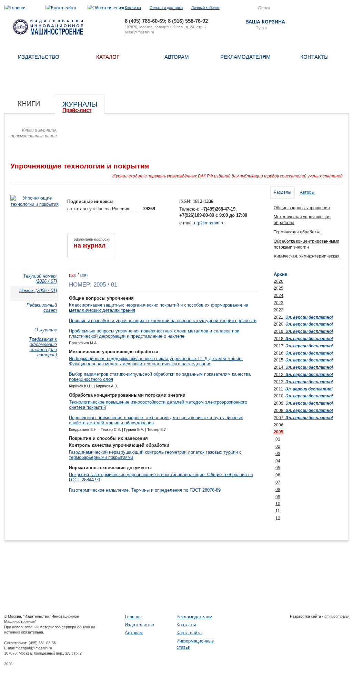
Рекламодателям (245, 57)
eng (84, 274)
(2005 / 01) (38, 290)
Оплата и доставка (166, 8)
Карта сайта (189, 632)
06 (277, 475)
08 (277, 489)
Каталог (107, 57)
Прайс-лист (76, 110)
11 (277, 511)
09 (277, 496)
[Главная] (15, 7)
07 (277, 482)
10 (277, 503)
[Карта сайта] (61, 7)
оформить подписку (92, 243)
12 (277, 518)
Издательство (38, 57)
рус (72, 274)
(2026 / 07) (40, 278)
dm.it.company (336, 616)
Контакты (133, 8)
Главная (133, 616)
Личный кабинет (205, 8)
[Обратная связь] (106, 7)
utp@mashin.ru (209, 222)
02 (277, 446)
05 (277, 467)
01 (277, 439)
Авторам (176, 57)
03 (277, 453)
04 (277, 460)
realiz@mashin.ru (139, 32)
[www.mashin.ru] (47, 33)
